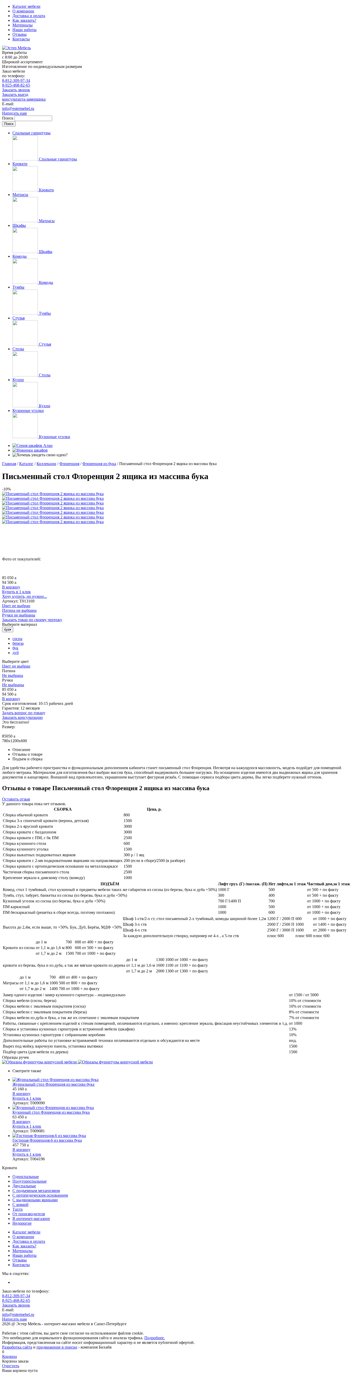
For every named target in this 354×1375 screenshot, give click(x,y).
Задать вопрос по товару (23, 713)
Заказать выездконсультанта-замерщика (24, 96)
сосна (17, 638)
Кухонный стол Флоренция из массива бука (51, 1112)
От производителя (28, 1214)
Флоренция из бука (99, 463)
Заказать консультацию (22, 717)
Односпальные (25, 1176)
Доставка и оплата (28, 15)
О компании (23, 11)
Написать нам (14, 113)
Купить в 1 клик (16, 592)
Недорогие (22, 1223)
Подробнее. (154, 1338)
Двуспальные (24, 1186)
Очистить (10, 1366)
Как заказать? (24, 20)
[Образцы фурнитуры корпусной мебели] (40, 1062)
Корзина (9, 1356)
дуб (15, 652)
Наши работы (24, 29)
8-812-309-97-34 (16, 80)
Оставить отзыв (16, 799)
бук (15, 648)
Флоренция (69, 463)
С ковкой (20, 1204)
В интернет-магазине (31, 1218)
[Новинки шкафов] (30, 450)
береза (18, 643)
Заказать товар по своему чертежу (32, 620)
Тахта (17, 1209)
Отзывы (19, 34)
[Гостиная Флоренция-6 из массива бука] (182, 1135)
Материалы (22, 25)
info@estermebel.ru (18, 108)
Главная (9, 463)
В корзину (11, 587)
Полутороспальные (29, 1181)
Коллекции (46, 463)
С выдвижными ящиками (35, 1200)
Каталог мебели (26, 6)
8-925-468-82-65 (16, 85)
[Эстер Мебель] (16, 48)
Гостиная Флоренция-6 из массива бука (47, 1140)
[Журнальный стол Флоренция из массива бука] (182, 1079)
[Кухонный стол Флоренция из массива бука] (182, 1107)
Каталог (26, 463)
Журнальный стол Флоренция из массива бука (53, 1084)
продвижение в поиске (57, 1347)
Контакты (21, 39)
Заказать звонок (16, 90)
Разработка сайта (17, 1347)
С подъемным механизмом (36, 1190)
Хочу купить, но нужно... (24, 596)
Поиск (8, 118)
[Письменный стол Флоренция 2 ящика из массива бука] (53, 494)
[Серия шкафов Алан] (32, 445)
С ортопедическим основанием (40, 1195)
